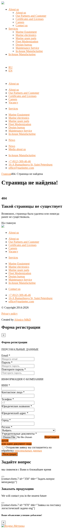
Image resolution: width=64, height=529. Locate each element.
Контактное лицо (13, 392)
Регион (6, 427)
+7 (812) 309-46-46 (20, 161)
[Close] (2, 476)
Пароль (6, 362)
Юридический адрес (14, 413)
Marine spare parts (26, 38)
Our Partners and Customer (31, 15)
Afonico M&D (22, 319)
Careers (20, 22)
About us (14, 9)
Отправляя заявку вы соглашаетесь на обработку (26, 449)
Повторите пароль (13, 369)
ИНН (5, 385)
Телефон (7, 399)
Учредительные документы (19, 433)
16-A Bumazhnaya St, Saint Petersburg (30, 164)
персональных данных (28, 450)
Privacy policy (9, 313)
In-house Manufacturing (29, 51)
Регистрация (9, 454)
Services (13, 28)
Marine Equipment (26, 31)
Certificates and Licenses (30, 19)
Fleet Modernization (27, 41)
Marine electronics (26, 35)
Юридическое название (16, 406)
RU (11, 67)
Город (6, 420)
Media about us (17, 149)
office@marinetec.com (21, 167)
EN (10, 70)
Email (5, 355)
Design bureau (24, 44)
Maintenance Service (27, 47)
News (12, 139)
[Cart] (3, 61)
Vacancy (13, 102)
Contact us (22, 25)
